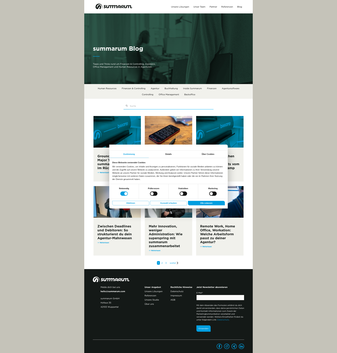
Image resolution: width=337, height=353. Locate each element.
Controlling (147, 94)
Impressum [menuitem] (176, 295)
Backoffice (189, 94)
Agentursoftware (230, 88)
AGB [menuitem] (172, 299)
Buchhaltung (171, 88)
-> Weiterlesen (103, 242)
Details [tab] (168, 154)
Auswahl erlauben (168, 203)
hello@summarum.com (113, 291)
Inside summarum (192, 88)
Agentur (155, 88)
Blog (239, 6)
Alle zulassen (206, 203)
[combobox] (172, 106)
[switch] (153, 194)
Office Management (169, 94)
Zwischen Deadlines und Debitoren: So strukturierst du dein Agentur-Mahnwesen (114, 232)
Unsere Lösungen (180, 6)
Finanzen (212, 88)
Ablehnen (130, 203)
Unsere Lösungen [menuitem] (154, 291)
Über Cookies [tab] (208, 154)
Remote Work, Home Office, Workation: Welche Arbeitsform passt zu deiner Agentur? (217, 234)
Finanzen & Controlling (133, 88)
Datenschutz (223, 320)
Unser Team (199, 6)
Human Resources (107, 88)
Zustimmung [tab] (129, 154)
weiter (173, 263)
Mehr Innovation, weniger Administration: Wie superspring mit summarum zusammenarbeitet (165, 236)
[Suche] (126, 106)
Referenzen (227, 6)
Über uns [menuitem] (149, 304)
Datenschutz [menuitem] (177, 291)
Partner (213, 6)
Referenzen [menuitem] (150, 295)
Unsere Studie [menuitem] (152, 299)
